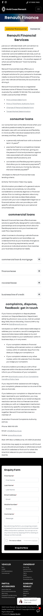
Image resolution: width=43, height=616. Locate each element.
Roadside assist (28, 579)
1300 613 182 (22, 319)
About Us (26, 593)
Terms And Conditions (30, 597)
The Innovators (28, 571)
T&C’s (25, 573)
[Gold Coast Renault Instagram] (6, 2)
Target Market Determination (18, 111)
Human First (27, 569)
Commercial (5, 573)
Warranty (5, 593)
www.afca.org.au (15, 435)
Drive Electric (27, 577)
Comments (9, 514)
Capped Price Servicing (9, 595)
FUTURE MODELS (7, 571)
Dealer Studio (15, 614)
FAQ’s (25, 575)
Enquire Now (21, 547)
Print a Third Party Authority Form (20, 103)
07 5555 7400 (34, 2)
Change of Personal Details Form (20, 107)
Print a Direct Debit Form (16, 100)
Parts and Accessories (9, 591)
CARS (3, 569)
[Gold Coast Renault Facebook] (3, 2)
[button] (38, 9)
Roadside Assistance (8, 597)
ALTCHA (34, 540)
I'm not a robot (15, 540)
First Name (9, 476)
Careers (25, 591)
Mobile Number (11, 504)
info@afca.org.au (14, 431)
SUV (3, 567)
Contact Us (35, 29)
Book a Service (6, 589)
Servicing (26, 567)
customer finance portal (16, 29)
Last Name (9, 485)
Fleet (24, 595)
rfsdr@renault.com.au (18, 324)
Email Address (10, 495)
